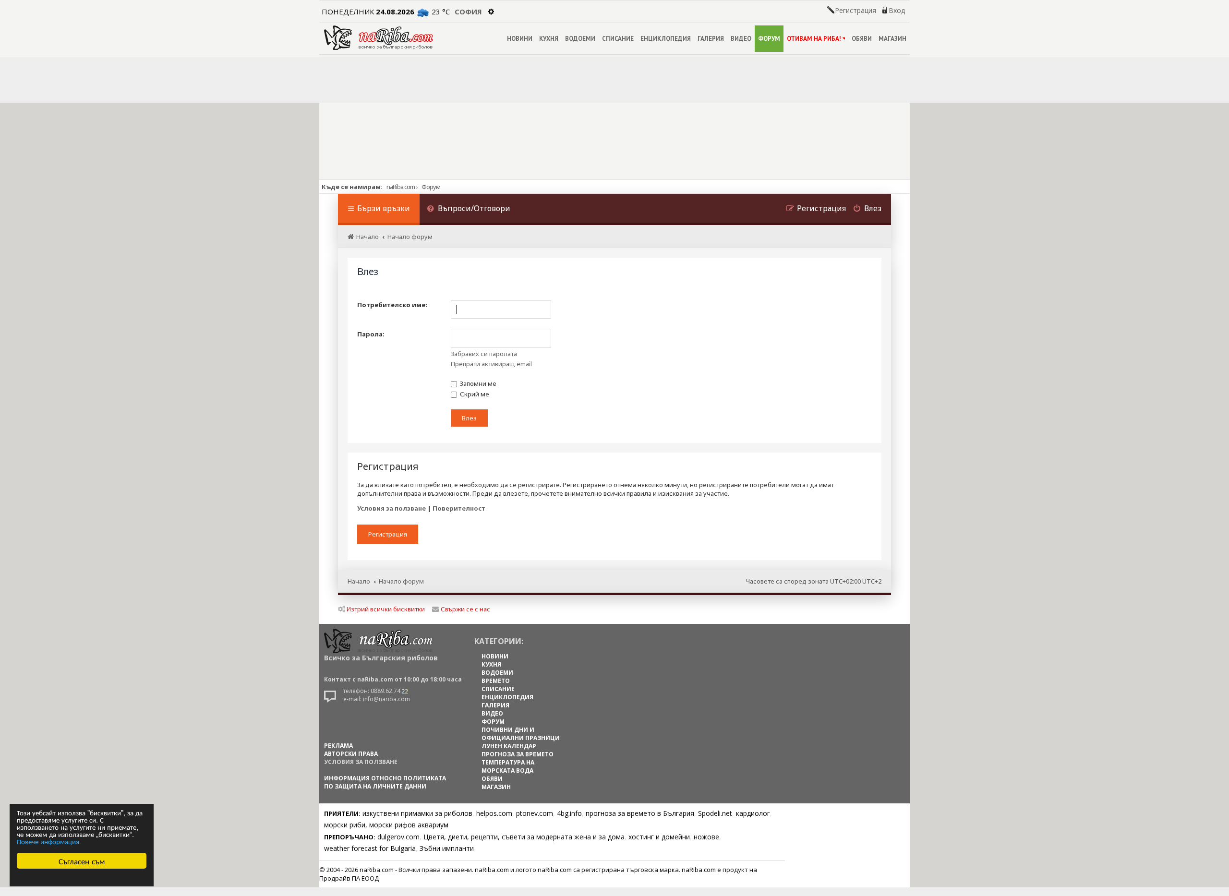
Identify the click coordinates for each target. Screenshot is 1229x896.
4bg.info (569, 813)
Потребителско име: (392, 304)
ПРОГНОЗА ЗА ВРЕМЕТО (518, 754)
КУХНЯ (548, 39)
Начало (359, 581)
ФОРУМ (769, 39)
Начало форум (401, 581)
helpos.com (494, 813)
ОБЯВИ (862, 39)
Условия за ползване (391, 508)
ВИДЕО (741, 39)
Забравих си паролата (484, 353)
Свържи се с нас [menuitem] (465, 609)
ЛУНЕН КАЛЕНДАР (509, 746)
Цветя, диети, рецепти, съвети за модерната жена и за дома (524, 836)
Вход (897, 10)
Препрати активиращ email (491, 363)
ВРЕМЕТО (496, 681)
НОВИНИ (519, 39)
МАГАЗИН (892, 39)
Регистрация (855, 10)
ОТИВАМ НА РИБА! (814, 39)
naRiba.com (400, 186)
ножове (706, 836)
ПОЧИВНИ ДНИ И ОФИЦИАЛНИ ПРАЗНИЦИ (521, 734)
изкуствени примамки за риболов (417, 813)
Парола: (371, 334)
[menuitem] (469, 209)
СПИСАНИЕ (618, 39)
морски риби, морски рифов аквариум (386, 824)
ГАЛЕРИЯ (711, 39)
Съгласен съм (82, 861)
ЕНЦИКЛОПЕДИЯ (665, 39)
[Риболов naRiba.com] (378, 37)
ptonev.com (534, 813)
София (468, 11)
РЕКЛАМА (338, 745)
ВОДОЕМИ (580, 39)
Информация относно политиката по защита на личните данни (385, 782)
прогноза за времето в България (640, 813)
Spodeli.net (715, 813)
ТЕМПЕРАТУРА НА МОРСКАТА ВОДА (508, 766)
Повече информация (48, 841)
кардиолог (753, 813)
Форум (431, 186)
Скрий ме (473, 394)
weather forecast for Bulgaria (370, 848)
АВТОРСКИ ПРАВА (351, 754)
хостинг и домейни (659, 836)
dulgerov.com (398, 836)
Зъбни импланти (447, 848)
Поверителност (459, 508)
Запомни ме (477, 383)
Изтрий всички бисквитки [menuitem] (386, 609)
